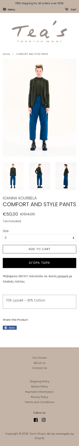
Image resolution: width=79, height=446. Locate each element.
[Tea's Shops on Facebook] (36, 421)
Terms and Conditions (39, 402)
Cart (73, 9)
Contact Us (39, 368)
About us (40, 363)
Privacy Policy (39, 397)
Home (6, 54)
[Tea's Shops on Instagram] (44, 421)
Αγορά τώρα (39, 263)
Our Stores (39, 358)
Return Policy (39, 386)
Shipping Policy (39, 381)
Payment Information (39, 392)
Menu (11, 9)
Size (6, 231)
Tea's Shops (38, 434)
